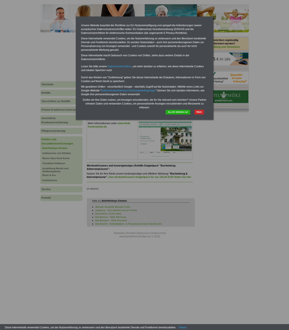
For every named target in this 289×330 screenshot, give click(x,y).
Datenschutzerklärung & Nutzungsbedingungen (128, 90)
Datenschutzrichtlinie (119, 66)
